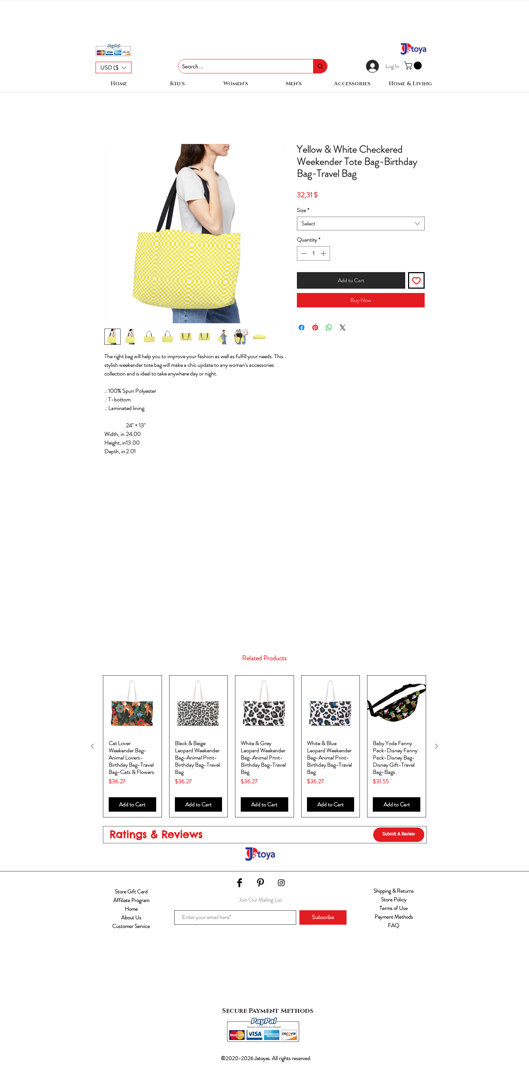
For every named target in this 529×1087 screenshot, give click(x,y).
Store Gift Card (131, 892)
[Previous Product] (92, 746)
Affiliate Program (131, 900)
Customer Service (131, 926)
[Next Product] (436, 746)
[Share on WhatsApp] (329, 327)
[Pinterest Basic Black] (260, 882)
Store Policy (394, 899)
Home (131, 909)
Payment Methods (394, 917)
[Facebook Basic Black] (239, 882)
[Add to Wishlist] (416, 280)
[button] (113, 67)
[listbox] (113, 67)
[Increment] (324, 253)
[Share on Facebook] (301, 327)
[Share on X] (342, 327)
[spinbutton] (313, 253)
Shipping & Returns (394, 891)
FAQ (393, 925)
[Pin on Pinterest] (315, 327)
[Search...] (320, 66)
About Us (131, 917)
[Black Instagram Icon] (281, 882)
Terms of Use (394, 908)
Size (303, 210)
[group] (264, 746)
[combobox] (361, 223)
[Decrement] (303, 253)
